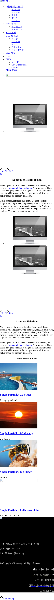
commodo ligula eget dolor (20, 188)
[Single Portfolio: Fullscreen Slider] (18, 481)
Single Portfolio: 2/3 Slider (15, 394)
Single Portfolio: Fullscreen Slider (19, 509)
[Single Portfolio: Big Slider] (18, 466)
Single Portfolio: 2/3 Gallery (16, 433)
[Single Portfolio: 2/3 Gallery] (18, 427)
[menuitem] (30, 13)
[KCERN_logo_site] (5, 1)
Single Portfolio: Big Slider (16, 471)
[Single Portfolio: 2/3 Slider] (18, 389)
